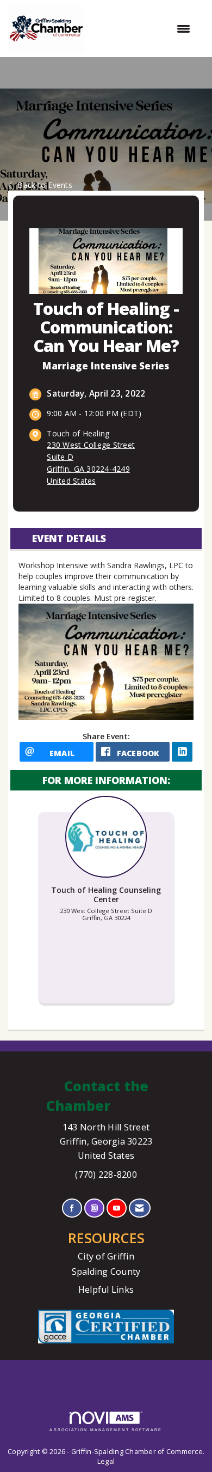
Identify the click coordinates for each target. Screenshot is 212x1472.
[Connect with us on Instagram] (94, 1208)
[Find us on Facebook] (72, 1208)
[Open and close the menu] (143, 29)
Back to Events (44, 185)
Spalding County (106, 1272)
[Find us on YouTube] (117, 1208)
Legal (106, 1461)
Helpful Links (106, 1289)
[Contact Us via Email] (139, 1208)
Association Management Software (105, 1430)
